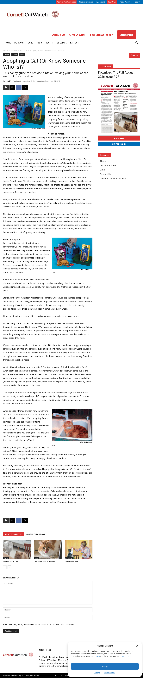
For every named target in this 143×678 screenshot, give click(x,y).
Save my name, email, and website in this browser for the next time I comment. (39, 624)
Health (49, 42)
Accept (105, 666)
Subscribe (119, 138)
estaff (8, 81)
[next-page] (9, 567)
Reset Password (126, 2)
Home (8, 42)
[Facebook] (19, 87)
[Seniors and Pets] (78, 549)
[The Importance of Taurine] (48, 549)
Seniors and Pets (71, 562)
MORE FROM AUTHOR (35, 534)
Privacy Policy (125, 656)
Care (30, 42)
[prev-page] (5, 567)
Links (102, 169)
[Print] (6, 87)
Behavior (19, 42)
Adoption (23, 50)
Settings (97, 673)
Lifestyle (62, 42)
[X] (25, 87)
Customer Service (86, 2)
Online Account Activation (113, 178)
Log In (137, 2)
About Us (104, 161)
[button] (137, 645)
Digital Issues (119, 144)
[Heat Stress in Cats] (17, 549)
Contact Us (105, 174)
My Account (100, 2)
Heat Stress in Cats (10, 562)
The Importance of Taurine (44, 562)
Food (39, 42)
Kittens (74, 42)
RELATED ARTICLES (13, 534)
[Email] (12, 87)
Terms (97, 656)
